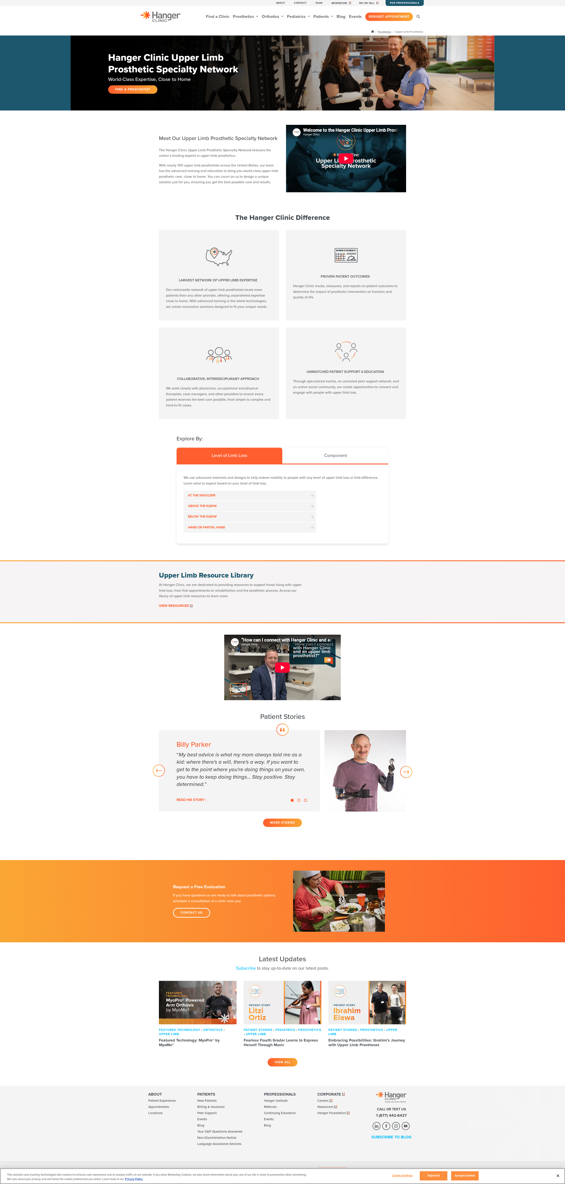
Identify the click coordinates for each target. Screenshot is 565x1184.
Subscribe (246, 968)
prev (159, 771)
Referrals (270, 1107)
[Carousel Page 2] (299, 800)
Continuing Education (280, 1113)
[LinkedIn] (376, 1126)
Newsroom (339, 3)
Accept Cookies (465, 1175)
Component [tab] (335, 455)
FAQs (319, 3)
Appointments (158, 1107)
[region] (282, 1176)
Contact (300, 3)
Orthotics (271, 16)
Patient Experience (162, 1101)
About (280, 3)
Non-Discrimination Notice (216, 1138)
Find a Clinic (217, 16)
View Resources (174, 606)
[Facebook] (386, 1126)
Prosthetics (244, 16)
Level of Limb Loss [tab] (229, 455)
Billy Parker (194, 744)
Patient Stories (258, 1030)
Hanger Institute (276, 1101)
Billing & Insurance (211, 1107)
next (405, 771)
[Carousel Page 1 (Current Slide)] (292, 800)
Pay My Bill (367, 3)
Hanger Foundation (331, 1113)
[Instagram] (396, 1126)
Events (355, 16)
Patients (321, 16)
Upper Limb (169, 1034)
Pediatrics (297, 16)
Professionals (280, 1094)
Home (373, 31)
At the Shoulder (201, 495)
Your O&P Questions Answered (219, 1131)
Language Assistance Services (219, 1144)
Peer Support (207, 1113)
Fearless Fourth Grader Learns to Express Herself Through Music (281, 1042)
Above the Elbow (202, 506)
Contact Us (191, 913)
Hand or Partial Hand (206, 527)
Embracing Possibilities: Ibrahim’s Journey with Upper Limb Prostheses (366, 1042)
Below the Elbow (202, 516)
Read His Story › (191, 800)
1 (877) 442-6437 (391, 1115)
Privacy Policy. (134, 1179)
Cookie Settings (402, 1175)
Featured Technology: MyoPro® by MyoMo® (189, 1042)
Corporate (329, 1094)
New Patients (207, 1101)
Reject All (434, 1175)
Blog (341, 16)
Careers (323, 1101)
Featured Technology (179, 1030)
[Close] (558, 1175)
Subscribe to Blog (391, 1137)
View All (282, 1062)
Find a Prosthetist (132, 89)
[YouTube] (406, 1126)
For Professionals (404, 3)
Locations (155, 1113)
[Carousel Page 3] (305, 800)
